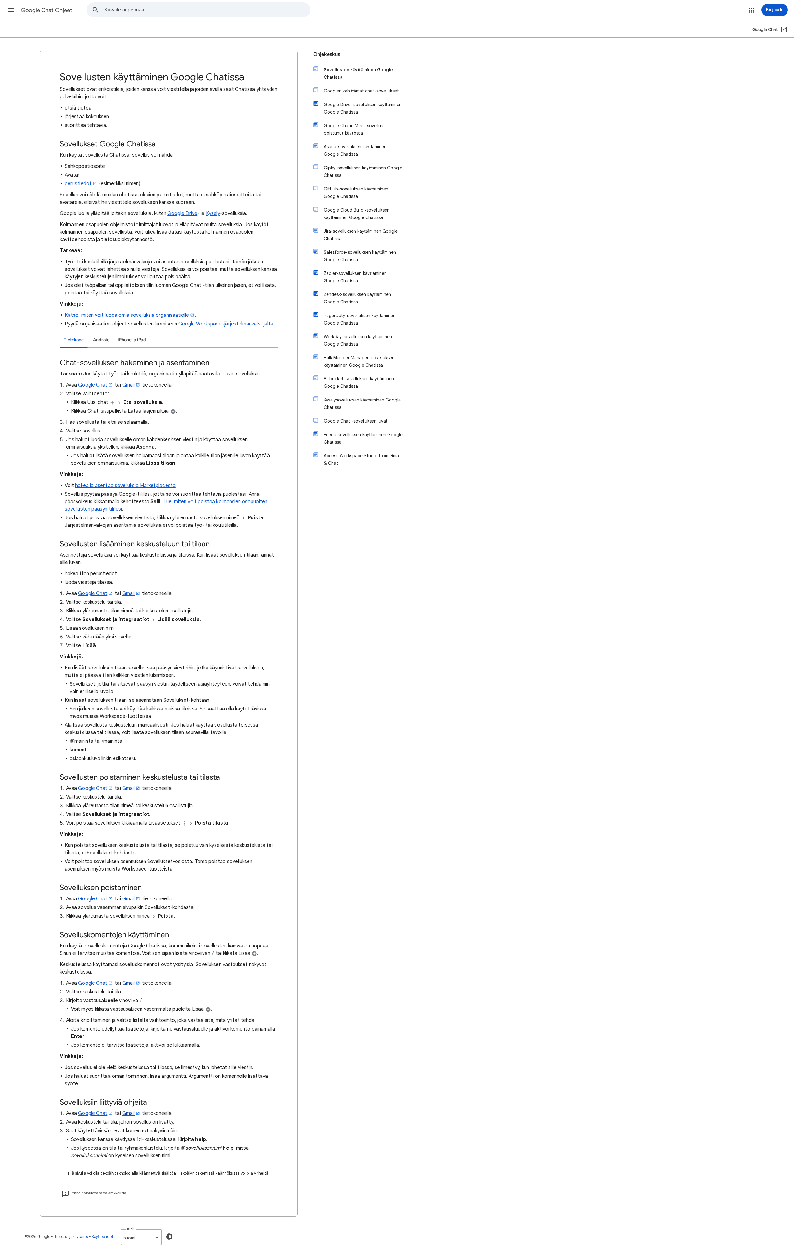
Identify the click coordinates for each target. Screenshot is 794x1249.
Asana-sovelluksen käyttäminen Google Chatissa (355, 150)
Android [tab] (101, 339)
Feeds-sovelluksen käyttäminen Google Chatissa (363, 438)
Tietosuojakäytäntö (71, 1236)
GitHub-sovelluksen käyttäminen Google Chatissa (356, 192)
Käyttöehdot (102, 1236)
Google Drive (182, 213)
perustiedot (78, 184)
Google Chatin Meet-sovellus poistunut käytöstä (353, 129)
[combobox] (207, 10)
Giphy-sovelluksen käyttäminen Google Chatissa (363, 171)
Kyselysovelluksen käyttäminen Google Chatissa (362, 403)
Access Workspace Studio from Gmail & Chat (362, 459)
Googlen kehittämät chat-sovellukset (361, 91)
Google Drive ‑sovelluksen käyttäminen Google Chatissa (363, 108)
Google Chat (92, 385)
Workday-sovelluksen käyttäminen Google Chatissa (358, 340)
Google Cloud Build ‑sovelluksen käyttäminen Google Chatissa (357, 213)
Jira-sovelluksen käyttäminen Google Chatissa (361, 234)
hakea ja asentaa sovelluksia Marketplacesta (125, 485)
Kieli (130, 1229)
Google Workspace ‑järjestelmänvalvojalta (225, 324)
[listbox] (141, 1237)
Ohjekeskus (326, 54)
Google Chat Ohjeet (46, 10)
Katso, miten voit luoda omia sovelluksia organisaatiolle (127, 315)
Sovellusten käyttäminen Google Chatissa (358, 73)
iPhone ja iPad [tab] (132, 339)
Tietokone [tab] (74, 339)
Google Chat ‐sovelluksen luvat (356, 421)
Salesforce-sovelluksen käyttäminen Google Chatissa (360, 255)
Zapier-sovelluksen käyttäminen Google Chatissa (355, 277)
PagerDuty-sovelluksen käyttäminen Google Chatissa (359, 319)
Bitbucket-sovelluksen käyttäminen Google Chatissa (359, 382)
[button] (11, 9)
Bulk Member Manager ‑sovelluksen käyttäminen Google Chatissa (359, 361)
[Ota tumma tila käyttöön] (169, 1236)
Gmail (128, 385)
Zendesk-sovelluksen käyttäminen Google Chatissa (357, 298)
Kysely (213, 213)
